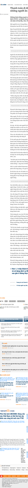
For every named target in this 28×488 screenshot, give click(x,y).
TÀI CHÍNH (23, 476)
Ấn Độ (6, 301)
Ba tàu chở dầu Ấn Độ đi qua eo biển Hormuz (9, 320)
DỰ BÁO (9, 476)
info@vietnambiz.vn (8, 485)
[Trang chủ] (1, 476)
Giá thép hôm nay (5, 469)
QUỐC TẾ (18, 476)
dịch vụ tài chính (12, 301)
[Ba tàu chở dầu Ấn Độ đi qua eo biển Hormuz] (11, 314)
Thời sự (3, 359)
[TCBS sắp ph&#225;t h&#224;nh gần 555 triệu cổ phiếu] (7, 394)
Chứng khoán (2, 389)
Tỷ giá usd (19, 467)
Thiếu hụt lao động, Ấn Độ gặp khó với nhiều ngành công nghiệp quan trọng (11, 324)
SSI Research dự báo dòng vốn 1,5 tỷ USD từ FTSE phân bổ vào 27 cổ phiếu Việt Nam (23, 455)
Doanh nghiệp (4, 347)
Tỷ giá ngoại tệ (12, 467)
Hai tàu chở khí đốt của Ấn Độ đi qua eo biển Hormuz (10, 328)
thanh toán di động (21, 301)
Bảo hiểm (25, 4)
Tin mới (5, 343)
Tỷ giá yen (24, 467)
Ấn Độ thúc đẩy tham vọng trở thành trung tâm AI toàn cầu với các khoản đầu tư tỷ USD (11, 331)
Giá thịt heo (18, 469)
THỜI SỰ (5, 476)
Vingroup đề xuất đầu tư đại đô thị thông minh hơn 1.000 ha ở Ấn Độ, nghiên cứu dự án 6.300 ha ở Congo (11, 335)
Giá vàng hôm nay (5, 467)
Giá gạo (23, 469)
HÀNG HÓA (14, 476)
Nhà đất (3, 353)
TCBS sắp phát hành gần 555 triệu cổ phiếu (6, 396)
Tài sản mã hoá (18, 4)
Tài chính (3, 5)
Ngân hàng (10, 4)
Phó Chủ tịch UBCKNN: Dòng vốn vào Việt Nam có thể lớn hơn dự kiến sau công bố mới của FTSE (6, 384)
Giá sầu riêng (12, 469)
